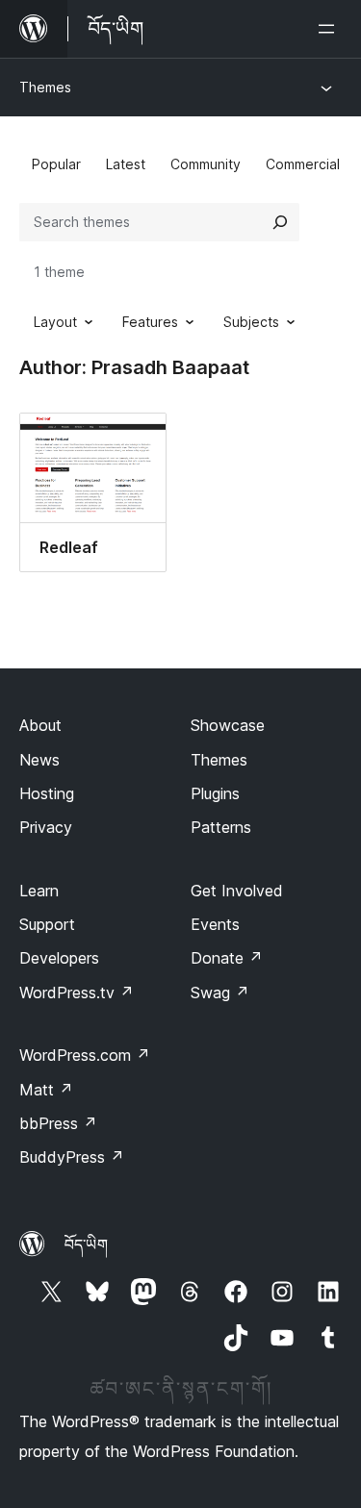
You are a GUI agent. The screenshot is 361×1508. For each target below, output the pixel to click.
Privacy (45, 827)
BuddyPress (71, 1157)
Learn (39, 890)
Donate (227, 958)
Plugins (215, 793)
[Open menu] (330, 29)
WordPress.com (84, 1055)
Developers (59, 958)
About (40, 725)
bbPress (58, 1123)
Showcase (228, 725)
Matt (46, 1089)
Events (215, 924)
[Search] (280, 222)
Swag (220, 992)
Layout (55, 322)
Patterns (221, 827)
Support (47, 924)
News (39, 759)
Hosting (46, 793)
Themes (45, 87)
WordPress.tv (76, 992)
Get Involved (237, 890)
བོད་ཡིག (86, 1244)
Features (150, 322)
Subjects (251, 322)
